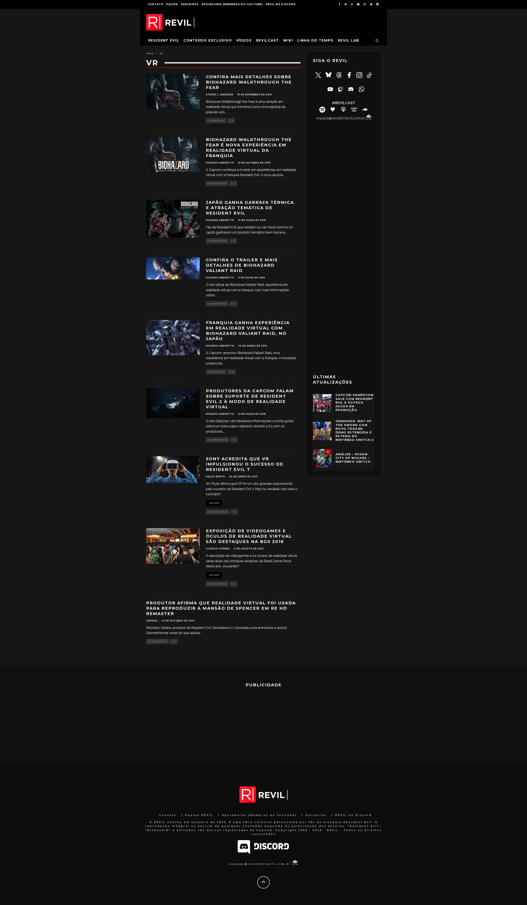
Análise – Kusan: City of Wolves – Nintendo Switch (353, 458)
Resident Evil (163, 40)
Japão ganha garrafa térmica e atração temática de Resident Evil (250, 208)
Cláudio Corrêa (218, 548)
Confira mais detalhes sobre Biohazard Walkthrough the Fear (249, 82)
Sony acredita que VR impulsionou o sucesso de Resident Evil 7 (244, 464)
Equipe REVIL (199, 815)
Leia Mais (214, 503)
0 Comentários (217, 183)
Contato (155, 4)
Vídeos (244, 40)
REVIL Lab (348, 40)
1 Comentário (216, 121)
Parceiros (190, 4)
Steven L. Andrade (219, 94)
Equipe (172, 4)
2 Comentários (217, 304)
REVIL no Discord (281, 4)
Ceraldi (152, 620)
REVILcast (267, 40)
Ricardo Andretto (220, 162)
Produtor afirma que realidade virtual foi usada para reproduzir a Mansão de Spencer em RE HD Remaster (221, 608)
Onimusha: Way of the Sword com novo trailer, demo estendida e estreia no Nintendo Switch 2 (355, 430)
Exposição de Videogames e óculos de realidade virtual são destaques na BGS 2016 (249, 536)
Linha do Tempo (315, 40)
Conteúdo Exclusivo (207, 40)
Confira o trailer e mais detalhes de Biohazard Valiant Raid (242, 265)
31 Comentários (217, 440)
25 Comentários (218, 512)
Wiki (288, 40)
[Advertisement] (344, 304)
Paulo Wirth (215, 476)
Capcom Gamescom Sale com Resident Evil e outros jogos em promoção (355, 402)
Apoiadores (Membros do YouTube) (232, 4)
